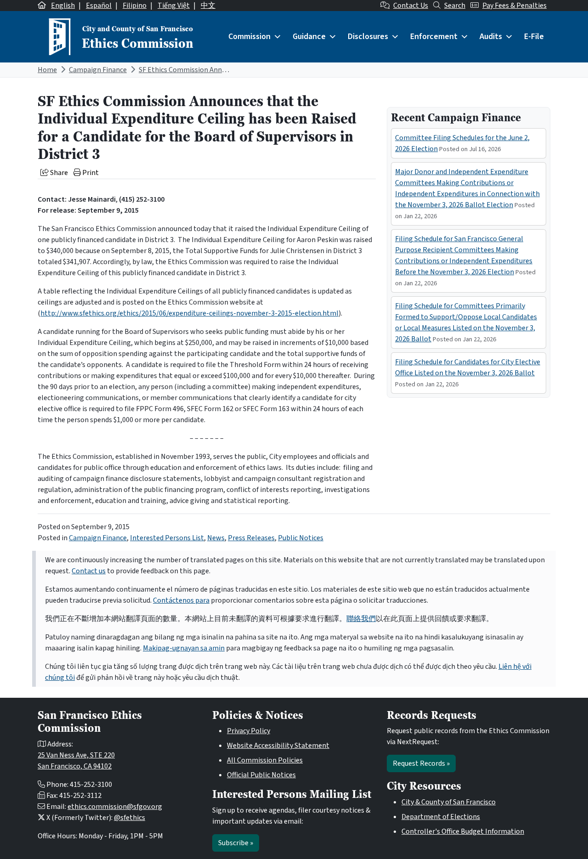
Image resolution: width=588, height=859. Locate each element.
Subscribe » (235, 843)
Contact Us (410, 5)
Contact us (89, 571)
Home (47, 70)
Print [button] (90, 173)
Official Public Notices (261, 775)
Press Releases (251, 538)
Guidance (309, 36)
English (63, 5)
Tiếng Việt (174, 5)
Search (454, 5)
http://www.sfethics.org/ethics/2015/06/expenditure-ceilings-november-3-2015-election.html (189, 313)
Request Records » (421, 763)
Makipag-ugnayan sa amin (184, 648)
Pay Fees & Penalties (514, 5)
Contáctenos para (181, 600)
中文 (208, 5)
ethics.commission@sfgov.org (115, 807)
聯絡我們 (361, 619)
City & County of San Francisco (448, 802)
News (216, 538)
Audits (491, 36)
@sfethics (129, 818)
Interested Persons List (167, 538)
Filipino (135, 5)
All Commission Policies (265, 760)
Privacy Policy (248, 731)
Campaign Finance (98, 70)
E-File (534, 36)
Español (99, 5)
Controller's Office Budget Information (462, 831)
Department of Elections (440, 817)
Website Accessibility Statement (278, 745)
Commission (249, 36)
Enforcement (434, 36)
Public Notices (300, 538)
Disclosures (368, 36)
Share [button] (58, 173)
